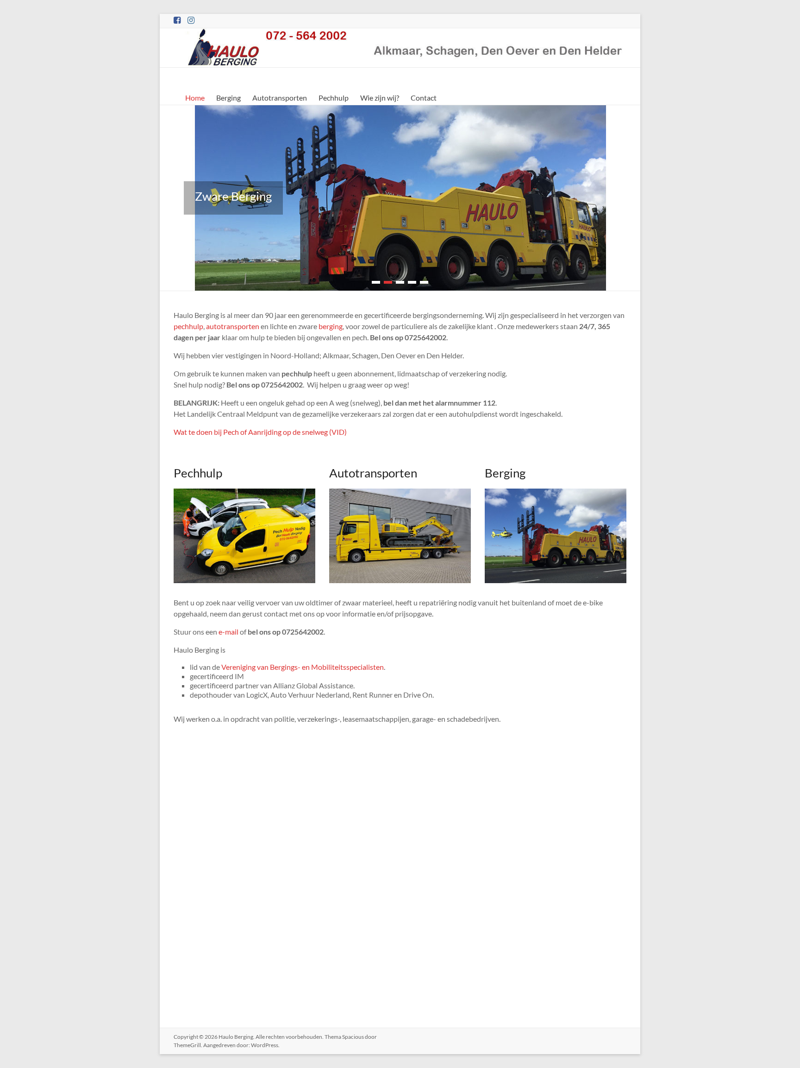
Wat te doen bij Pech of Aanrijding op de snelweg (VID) (260, 431)
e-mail (228, 631)
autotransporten (232, 326)
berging (331, 326)
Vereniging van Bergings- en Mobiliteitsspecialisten (302, 666)
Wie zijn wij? (379, 97)
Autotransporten (279, 97)
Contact (424, 97)
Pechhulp (334, 97)
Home (195, 97)
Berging (228, 97)
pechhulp (188, 326)
